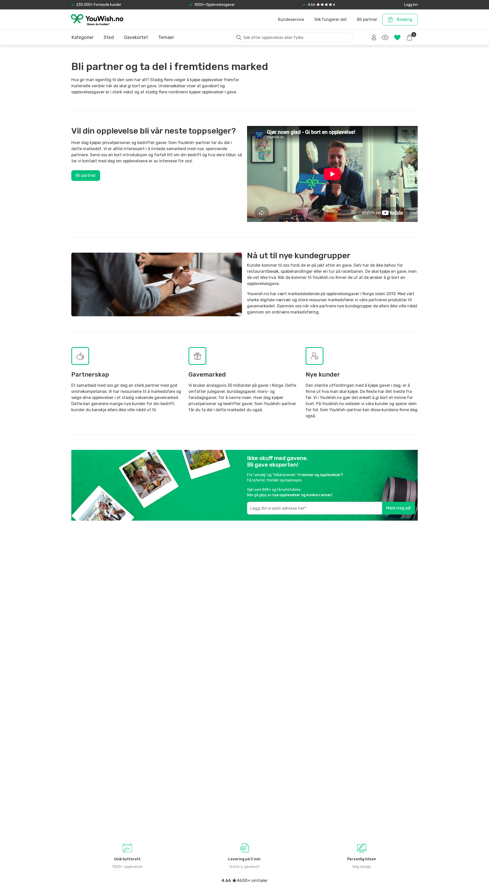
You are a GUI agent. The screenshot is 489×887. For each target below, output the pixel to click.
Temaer (166, 37)
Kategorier (82, 37)
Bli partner (86, 175)
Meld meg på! (398, 508)
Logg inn (411, 5)
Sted (109, 37)
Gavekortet (136, 37)
